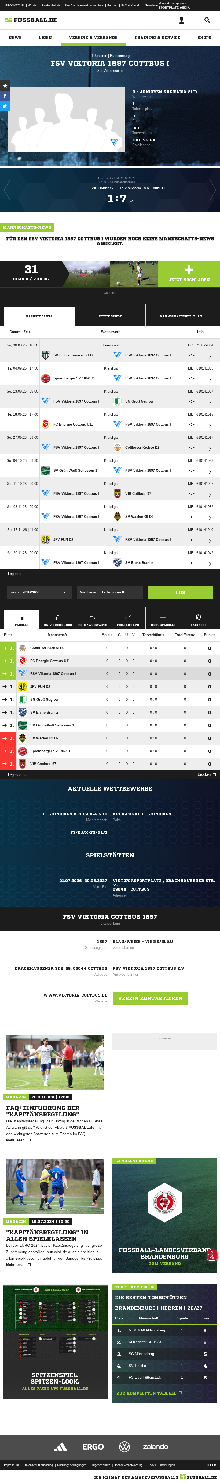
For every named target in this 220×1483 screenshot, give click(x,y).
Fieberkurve (128, 625)
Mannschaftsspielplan (181, 316)
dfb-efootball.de (50, 5)
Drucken (204, 774)
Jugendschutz (100, 1465)
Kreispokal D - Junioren (142, 814)
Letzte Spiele (110, 316)
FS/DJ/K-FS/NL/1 (88, 832)
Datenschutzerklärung (38, 1465)
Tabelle (21, 625)
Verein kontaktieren (150, 998)
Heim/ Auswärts (92, 625)
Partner (112, 5)
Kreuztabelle (163, 625)
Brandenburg (120, 56)
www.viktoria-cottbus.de (75, 995)
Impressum (11, 1465)
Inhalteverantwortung (128, 1465)
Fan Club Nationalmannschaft (84, 5)
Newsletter (152, 5)
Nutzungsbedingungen (71, 1465)
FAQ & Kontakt (131, 5)
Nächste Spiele (39, 316)
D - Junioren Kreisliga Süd (164, 92)
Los (180, 592)
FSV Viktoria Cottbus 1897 (110, 917)
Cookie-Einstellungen (161, 1465)
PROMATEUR (14, 5)
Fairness (198, 625)
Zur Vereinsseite (110, 71)
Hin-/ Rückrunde (57, 625)
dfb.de (32, 5)
